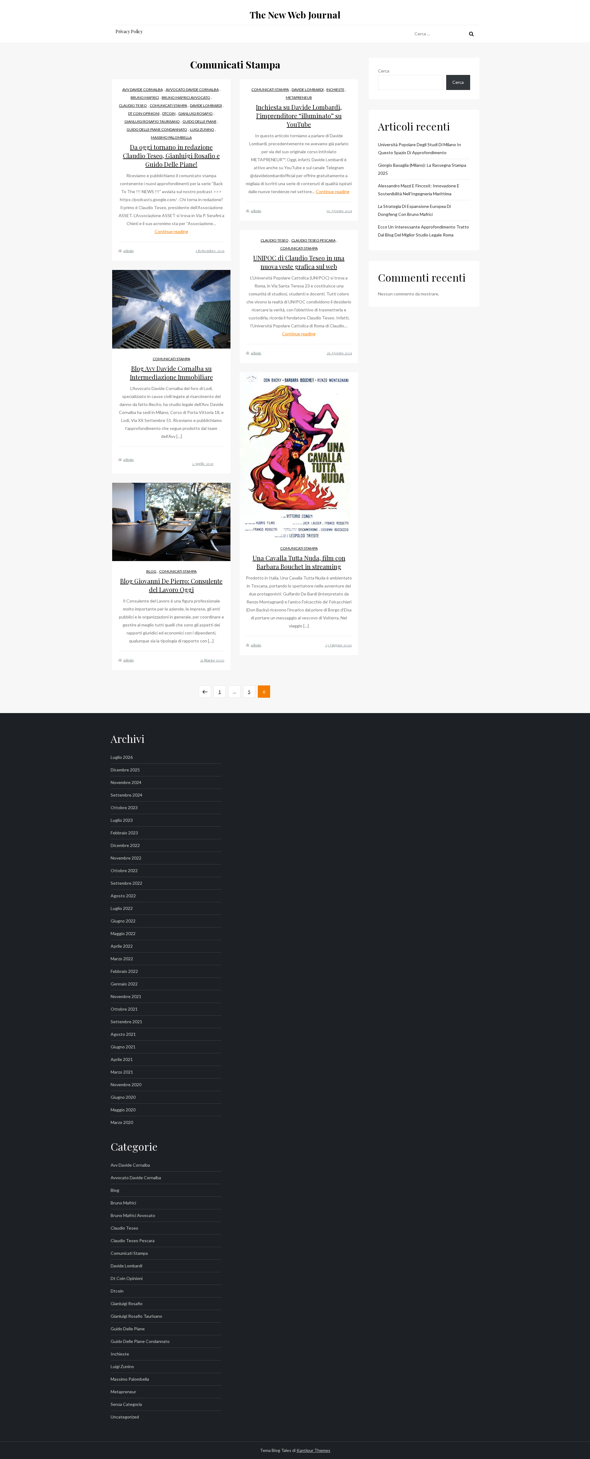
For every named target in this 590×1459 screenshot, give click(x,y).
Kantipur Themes (313, 1450)
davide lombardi (206, 105)
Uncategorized (125, 1416)
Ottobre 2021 (124, 1009)
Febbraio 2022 (124, 971)
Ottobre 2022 (124, 870)
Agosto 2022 (123, 895)
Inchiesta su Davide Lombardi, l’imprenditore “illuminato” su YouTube (299, 115)
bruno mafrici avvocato (186, 97)
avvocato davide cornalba (192, 89)
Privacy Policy (129, 31)
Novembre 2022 (126, 857)
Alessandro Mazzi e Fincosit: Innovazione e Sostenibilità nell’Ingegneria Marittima (418, 189)
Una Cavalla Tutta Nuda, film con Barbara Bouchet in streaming (299, 562)
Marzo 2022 (122, 958)
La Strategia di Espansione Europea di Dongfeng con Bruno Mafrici (414, 210)
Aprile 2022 (122, 946)
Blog (151, 571)
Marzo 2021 (122, 1072)
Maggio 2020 (123, 1109)
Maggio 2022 (123, 933)
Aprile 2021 (122, 1059)
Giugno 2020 (123, 1097)
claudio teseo (133, 105)
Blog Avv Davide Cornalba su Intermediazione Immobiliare (171, 372)
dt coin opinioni (143, 113)
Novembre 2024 (126, 782)
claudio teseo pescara (313, 240)
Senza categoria (126, 1404)
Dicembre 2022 (125, 845)
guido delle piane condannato (157, 129)
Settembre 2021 (126, 1021)
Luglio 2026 (122, 757)
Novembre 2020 (126, 1084)
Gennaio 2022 (124, 983)
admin (128, 250)
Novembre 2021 (126, 996)
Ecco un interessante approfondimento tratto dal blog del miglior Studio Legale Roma (423, 230)
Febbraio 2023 (124, 832)
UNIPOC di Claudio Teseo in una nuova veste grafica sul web (298, 262)
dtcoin (168, 113)
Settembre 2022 (126, 883)
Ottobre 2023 (124, 807)
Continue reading (171, 231)
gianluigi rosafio (195, 113)
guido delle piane (200, 121)
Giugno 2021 (123, 1046)
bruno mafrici (145, 97)
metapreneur (299, 97)
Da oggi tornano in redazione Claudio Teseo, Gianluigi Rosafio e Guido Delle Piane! (171, 155)
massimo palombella (171, 137)
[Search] (471, 33)
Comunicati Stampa (168, 105)
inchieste (335, 89)
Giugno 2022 (123, 920)
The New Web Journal (295, 15)
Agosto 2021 (123, 1034)
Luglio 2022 (122, 908)
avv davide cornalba (142, 89)
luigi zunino (202, 129)
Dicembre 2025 (125, 769)
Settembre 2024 (126, 795)
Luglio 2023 (122, 820)
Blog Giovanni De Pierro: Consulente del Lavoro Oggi (171, 585)
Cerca (383, 70)
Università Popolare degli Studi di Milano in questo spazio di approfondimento (419, 148)
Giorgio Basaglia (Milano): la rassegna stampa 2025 (422, 169)
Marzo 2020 (122, 1122)
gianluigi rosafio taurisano (152, 121)
